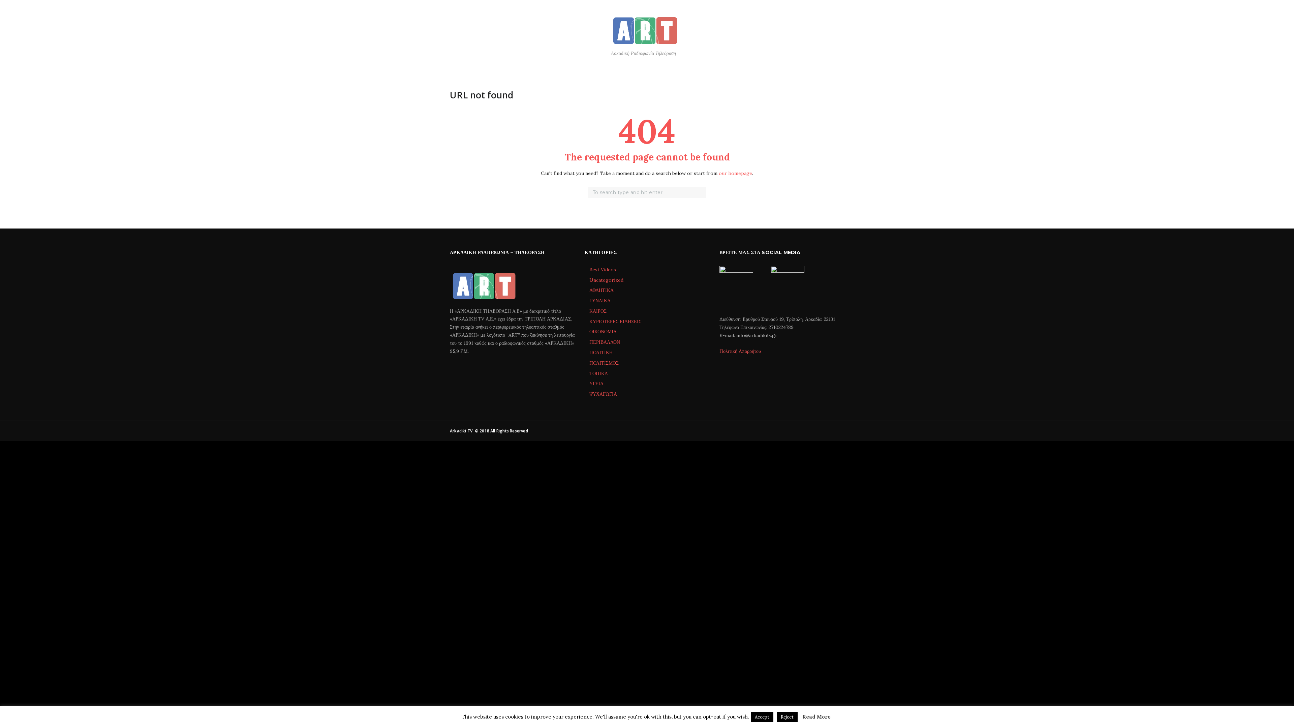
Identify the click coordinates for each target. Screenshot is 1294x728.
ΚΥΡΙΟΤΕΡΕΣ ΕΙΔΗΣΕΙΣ (615, 321)
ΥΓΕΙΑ (596, 384)
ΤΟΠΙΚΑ (598, 373)
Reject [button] (787, 717)
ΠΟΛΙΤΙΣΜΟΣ (604, 363)
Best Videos (602, 270)
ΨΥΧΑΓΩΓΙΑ (603, 394)
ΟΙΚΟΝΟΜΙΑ (603, 332)
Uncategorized (606, 280)
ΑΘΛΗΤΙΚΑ (601, 290)
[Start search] (701, 192)
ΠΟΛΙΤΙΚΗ (601, 353)
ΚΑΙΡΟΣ (598, 311)
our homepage (735, 173)
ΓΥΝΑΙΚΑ (600, 301)
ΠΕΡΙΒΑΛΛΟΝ (604, 342)
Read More (816, 717)
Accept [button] (762, 717)
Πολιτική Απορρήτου (740, 351)
